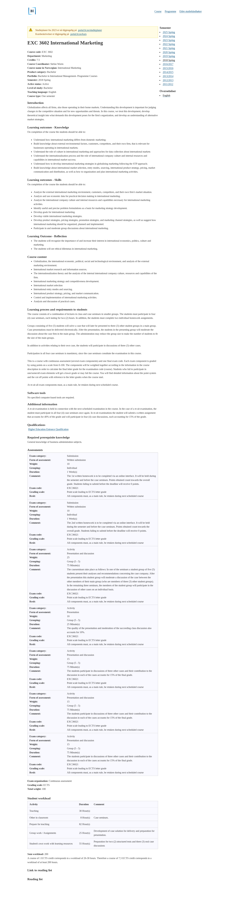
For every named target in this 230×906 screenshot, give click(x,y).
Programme (170, 11)
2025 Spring (169, 32)
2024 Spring (169, 36)
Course (157, 11)
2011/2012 (168, 84)
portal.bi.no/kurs (78, 34)
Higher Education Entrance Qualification (48, 429)
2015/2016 (168, 68)
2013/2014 (168, 76)
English (166, 95)
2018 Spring (169, 60)
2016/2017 (168, 64)
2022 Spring (169, 44)
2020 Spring (169, 52)
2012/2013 (168, 80)
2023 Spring (169, 40)
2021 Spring (169, 48)
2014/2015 (168, 72)
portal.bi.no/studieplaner (90, 30)
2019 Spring (169, 56)
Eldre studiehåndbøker (190, 11)
